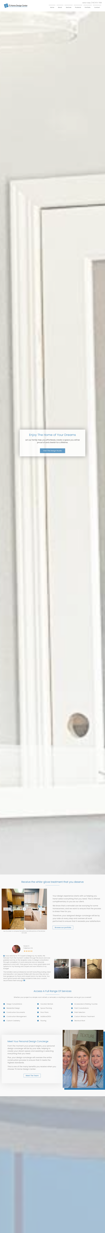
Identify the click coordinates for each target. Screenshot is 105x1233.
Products (78, 7)
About (60, 7)
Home (52, 7)
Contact (97, 7)
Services (68, 7)
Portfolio (87, 7)
